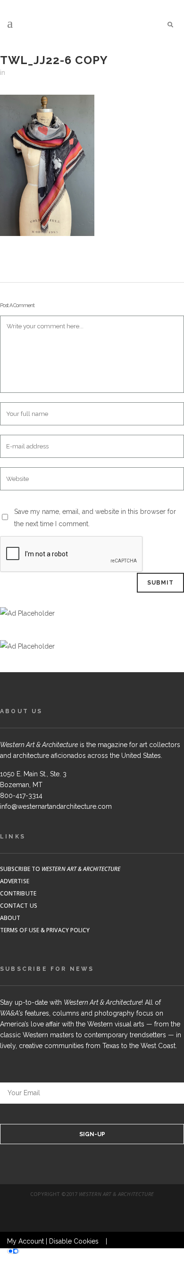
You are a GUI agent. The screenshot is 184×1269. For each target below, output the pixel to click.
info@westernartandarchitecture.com (56, 806)
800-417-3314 (21, 795)
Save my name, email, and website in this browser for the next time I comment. (95, 518)
